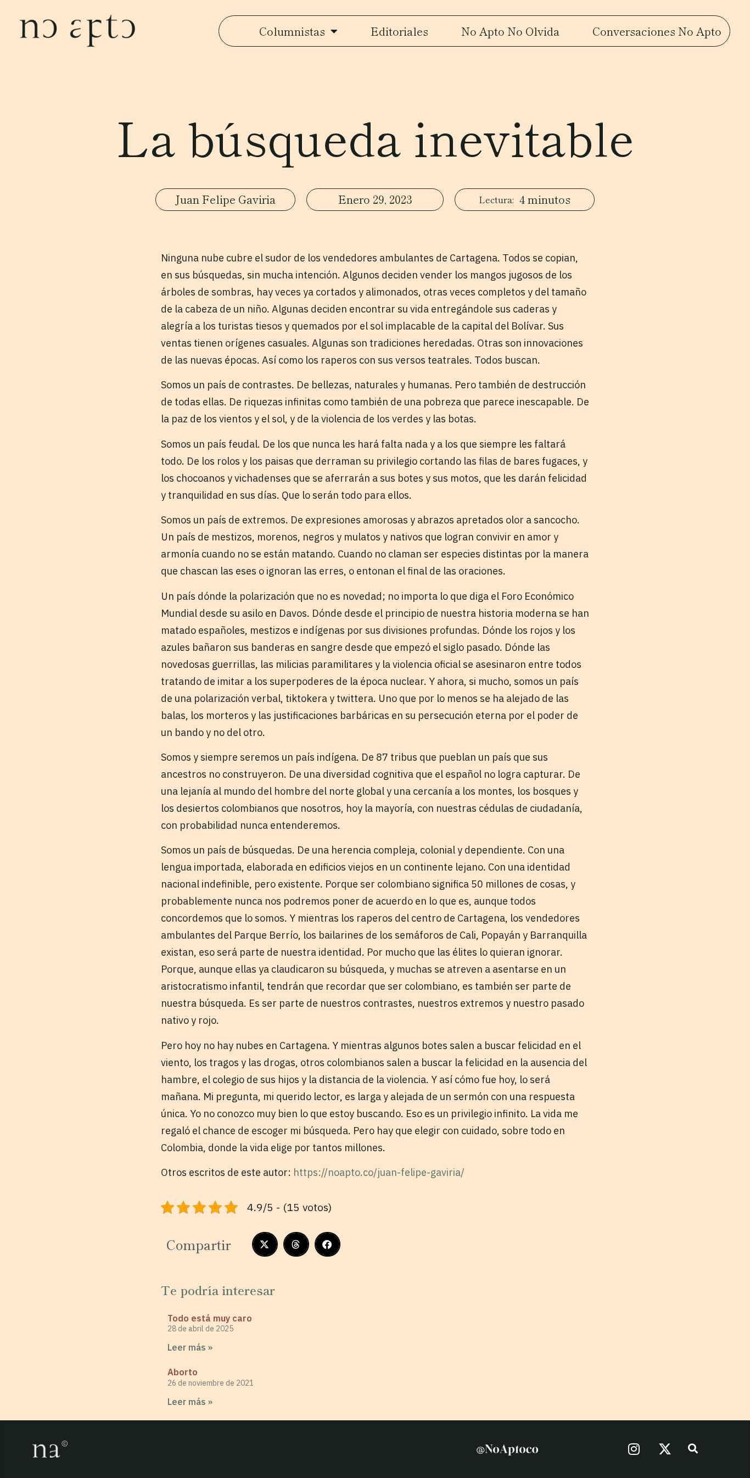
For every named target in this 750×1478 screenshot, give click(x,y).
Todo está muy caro (209, 1318)
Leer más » (189, 1347)
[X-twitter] (665, 1449)
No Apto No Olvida (510, 31)
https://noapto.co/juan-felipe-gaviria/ (378, 1172)
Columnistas (292, 31)
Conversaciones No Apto (656, 31)
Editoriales (399, 31)
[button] (265, 1244)
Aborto (182, 1372)
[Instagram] (633, 1449)
